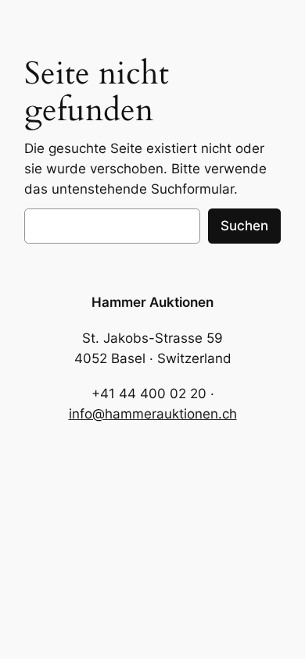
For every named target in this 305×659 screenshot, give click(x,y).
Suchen (244, 225)
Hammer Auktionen (153, 302)
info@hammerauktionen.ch (153, 414)
